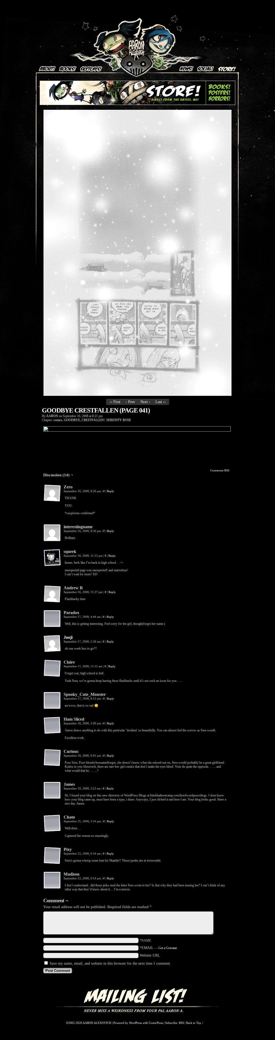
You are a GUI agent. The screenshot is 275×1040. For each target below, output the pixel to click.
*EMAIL (158, 948)
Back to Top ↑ (195, 1022)
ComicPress (156, 1022)
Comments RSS (219, 470)
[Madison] (52, 880)
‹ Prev (130, 402)
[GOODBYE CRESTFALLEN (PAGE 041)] (137, 395)
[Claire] (52, 668)
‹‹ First (115, 402)
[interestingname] (52, 533)
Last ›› (160, 402)
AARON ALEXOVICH (136, 39)
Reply (110, 491)
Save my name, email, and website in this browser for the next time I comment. (110, 963)
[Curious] (52, 757)
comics (57, 420)
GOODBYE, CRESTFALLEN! (84, 420)
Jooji (68, 637)
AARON (52, 416)
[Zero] (52, 493)
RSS (181, 1022)
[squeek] (52, 557)
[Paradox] (52, 618)
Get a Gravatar (167, 948)
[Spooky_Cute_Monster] (52, 700)
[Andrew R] (52, 594)
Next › (145, 402)
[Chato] (52, 823)
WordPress (135, 1022)
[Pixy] (52, 855)
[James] (52, 790)
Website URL (150, 955)
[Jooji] (52, 651)
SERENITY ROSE (118, 420)
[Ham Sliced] (52, 725)
